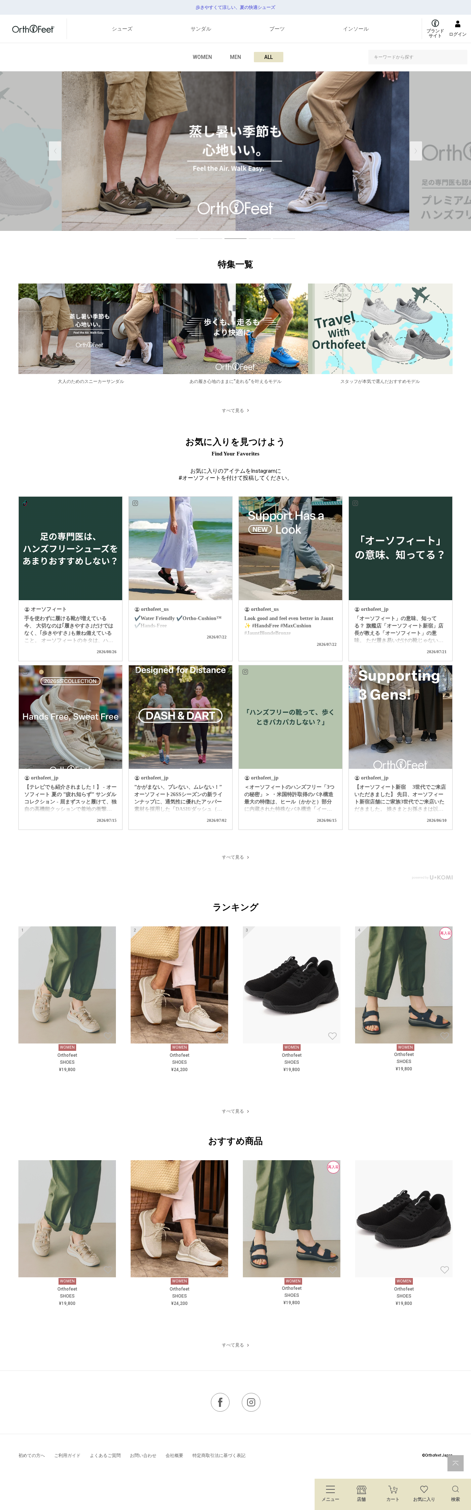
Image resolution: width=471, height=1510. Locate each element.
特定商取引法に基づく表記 (218, 1455)
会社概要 (174, 1455)
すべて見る (233, 410)
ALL (268, 57)
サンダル (201, 29)
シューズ (122, 29)
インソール (356, 29)
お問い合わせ (143, 1455)
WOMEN (202, 57)
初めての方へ (31, 1455)
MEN (235, 57)
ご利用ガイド (67, 1455)
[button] (416, 151)
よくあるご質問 (105, 1455)
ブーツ (277, 29)
